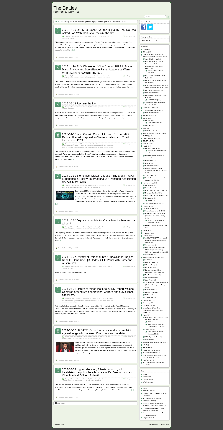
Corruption (148, 245)
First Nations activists (152, 275)
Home (145, 388)
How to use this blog (149, 401)
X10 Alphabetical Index (150, 353)
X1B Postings (147, 360)
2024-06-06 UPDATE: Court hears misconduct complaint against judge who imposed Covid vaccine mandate (96, 332)
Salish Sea (148, 329)
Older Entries (61, 403)
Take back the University (153, 203)
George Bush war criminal (153, 211)
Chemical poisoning (151, 148)
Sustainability (147, 300)
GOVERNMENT (148, 141)
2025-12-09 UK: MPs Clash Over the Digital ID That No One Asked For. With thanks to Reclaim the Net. (99, 31)
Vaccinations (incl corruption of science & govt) (101, 147)
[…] (73, 50)
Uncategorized (147, 305)
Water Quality (149, 339)
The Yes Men (149, 297)
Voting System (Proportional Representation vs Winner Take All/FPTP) (153, 310)
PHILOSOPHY (147, 233)
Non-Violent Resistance (152, 90)
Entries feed (147, 377)
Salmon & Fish (149, 130)
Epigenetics (149, 160)
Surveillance (70, 38)
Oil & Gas (148, 125)
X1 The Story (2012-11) (150, 350)
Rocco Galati (149, 295)
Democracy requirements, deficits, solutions (84, 76)
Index (149, 322)
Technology (146, 303)
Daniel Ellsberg (150, 267)
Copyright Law (149, 188)
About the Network (149, 391)
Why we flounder (148, 418)
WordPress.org (148, 382)
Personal (146, 230)
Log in (145, 374)
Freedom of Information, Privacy (155, 190)
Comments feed (148, 379)
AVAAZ (147, 260)
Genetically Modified (149, 138)
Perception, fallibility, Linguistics (155, 195)
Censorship (68, 76)
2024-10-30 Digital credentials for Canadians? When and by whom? (98, 222)
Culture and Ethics (149, 108)
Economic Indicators (151, 113)
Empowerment (147, 115)
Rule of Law (58, 22)
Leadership (146, 206)
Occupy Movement (151, 93)
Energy (145, 118)
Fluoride (148, 163)
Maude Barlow (149, 289)
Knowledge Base (148, 183)
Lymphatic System (151, 166)
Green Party (147, 143)
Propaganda (149, 198)
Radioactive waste (153, 122)
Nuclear (147, 120)
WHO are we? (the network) (152, 398)
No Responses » (130, 36)
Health (145, 146)
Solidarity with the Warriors (151, 257)
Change (145, 49)
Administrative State (151, 59)
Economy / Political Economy (152, 110)
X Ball (145, 345)
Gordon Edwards (150, 277)
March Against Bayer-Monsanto (157, 150)
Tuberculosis (149, 175)
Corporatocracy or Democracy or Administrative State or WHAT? (83, 298)
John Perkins (149, 280)
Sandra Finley (68, 57)
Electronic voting (153, 100)
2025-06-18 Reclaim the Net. (79, 103)
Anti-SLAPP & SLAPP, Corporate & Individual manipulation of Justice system (156, 240)
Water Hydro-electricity (152, 337)
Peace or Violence (149, 209)
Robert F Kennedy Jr (151, 292)
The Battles (65, 8)
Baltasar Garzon (150, 262)
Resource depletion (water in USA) (156, 225)
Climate (145, 52)
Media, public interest (152, 193)
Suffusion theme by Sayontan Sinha (159, 424)
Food (144, 128)
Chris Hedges (149, 265)
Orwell (150, 200)
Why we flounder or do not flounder (154, 342)
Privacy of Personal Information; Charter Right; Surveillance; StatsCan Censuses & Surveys (155, 250)
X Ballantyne (147, 347)
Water (145, 315)
